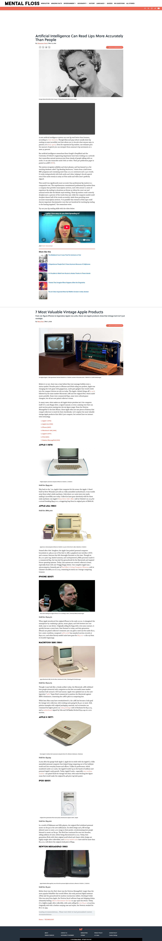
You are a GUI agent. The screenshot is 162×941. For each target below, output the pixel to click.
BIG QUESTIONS (119, 3)
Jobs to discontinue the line (61, 900)
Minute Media (77, 939)
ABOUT (46, 933)
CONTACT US (64, 933)
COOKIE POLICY (113, 933)
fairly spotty (52, 144)
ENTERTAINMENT (69, 3)
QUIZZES (110, 3)
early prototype (65, 708)
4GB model (65, 633)
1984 (48, 694)
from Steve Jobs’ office (66, 499)
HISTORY (92, 3)
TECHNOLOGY (49, 919)
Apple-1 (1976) (46, 421)
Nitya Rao (40, 321)
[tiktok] (155, 8)
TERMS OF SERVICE (49, 935)
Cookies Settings (113, 935)
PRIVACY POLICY (98, 933)
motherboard (47, 710)
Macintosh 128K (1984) (49, 430)
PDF (52, 163)
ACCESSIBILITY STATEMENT (67, 935)
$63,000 (80, 635)
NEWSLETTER (45, 3)
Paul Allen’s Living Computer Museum (75, 567)
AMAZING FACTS (56, 3)
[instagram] (151, 8)
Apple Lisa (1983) (47, 424)
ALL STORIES (130, 3)
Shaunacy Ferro (42, 43)
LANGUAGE (100, 3)
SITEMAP (83, 935)
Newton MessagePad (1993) (51, 440)
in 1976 (92, 391)
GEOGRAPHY (81, 3)
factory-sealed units (71, 839)
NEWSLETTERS (84, 933)
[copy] (49, 47)
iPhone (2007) (46, 427)
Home (41, 919)
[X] (148, 8)
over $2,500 (83, 903)
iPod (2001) (45, 437)
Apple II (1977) (46, 434)
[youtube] (159, 8)
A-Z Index (96, 935)
